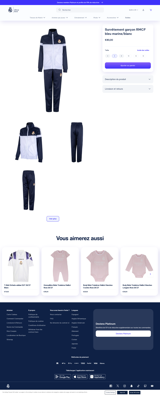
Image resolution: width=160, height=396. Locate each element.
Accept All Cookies (135, 392)
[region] (80, 393)
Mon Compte (11, 331)
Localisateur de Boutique (16, 335)
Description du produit (115, 79)
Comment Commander (15, 319)
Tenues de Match (36, 18)
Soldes (127, 18)
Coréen (74, 340)
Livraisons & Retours (14, 323)
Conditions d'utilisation (37, 325)
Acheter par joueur (58, 18)
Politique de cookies (36, 321)
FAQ (51, 319)
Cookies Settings (110, 392)
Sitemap (10, 340)
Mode (95, 18)
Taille (107, 50)
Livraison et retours (114, 89)
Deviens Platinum (123, 333)
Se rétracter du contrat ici (59, 323)
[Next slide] (150, 274)
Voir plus (52, 219)
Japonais (75, 344)
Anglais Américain (78, 323)
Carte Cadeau (12, 314)
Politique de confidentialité (33, 315)
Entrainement (79, 18)
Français (75, 327)
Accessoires (111, 18)
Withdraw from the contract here (35, 330)
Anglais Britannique (79, 319)
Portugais (75, 335)
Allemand (75, 331)
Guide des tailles (143, 50)
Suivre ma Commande (15, 327)
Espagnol (75, 314)
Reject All (122, 392)
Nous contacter (56, 314)
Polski (74, 348)
